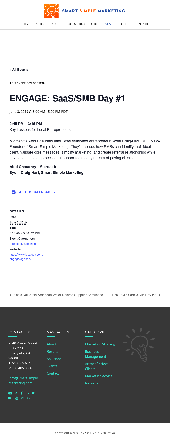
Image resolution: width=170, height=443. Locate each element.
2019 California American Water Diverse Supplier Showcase (58, 294)
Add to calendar (34, 192)
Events (52, 366)
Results (52, 351)
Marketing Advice (98, 376)
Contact (53, 373)
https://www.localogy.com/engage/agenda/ (26, 256)
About (51, 344)
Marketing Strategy (100, 344)
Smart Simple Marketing (85, 11)
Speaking (30, 244)
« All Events (19, 69)
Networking (94, 383)
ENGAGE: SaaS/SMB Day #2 (134, 294)
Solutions (54, 358)
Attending (16, 244)
